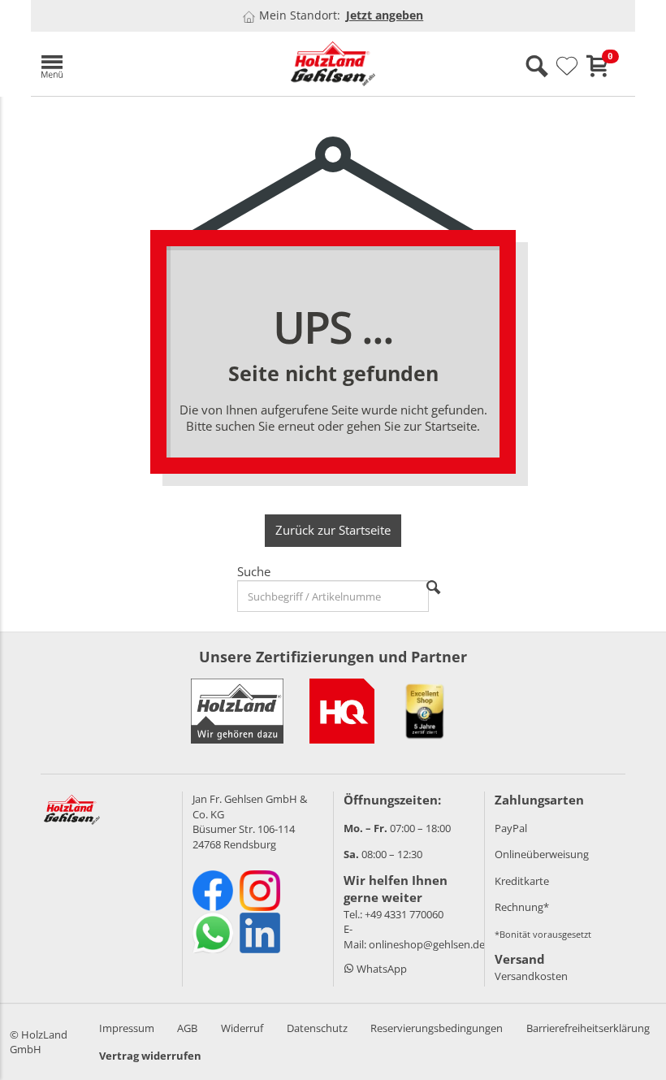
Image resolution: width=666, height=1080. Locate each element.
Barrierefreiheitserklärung (588, 1028)
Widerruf (242, 1028)
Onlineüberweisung (542, 854)
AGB (187, 1028)
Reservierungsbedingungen (436, 1028)
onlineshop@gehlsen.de (427, 944)
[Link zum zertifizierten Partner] (341, 711)
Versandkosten (531, 976)
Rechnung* (522, 907)
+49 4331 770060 (404, 914)
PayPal (511, 828)
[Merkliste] (567, 66)
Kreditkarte (522, 881)
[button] (128, 64)
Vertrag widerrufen (150, 1055)
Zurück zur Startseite (333, 530)
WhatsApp (380, 968)
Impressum (126, 1028)
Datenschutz (317, 1028)
